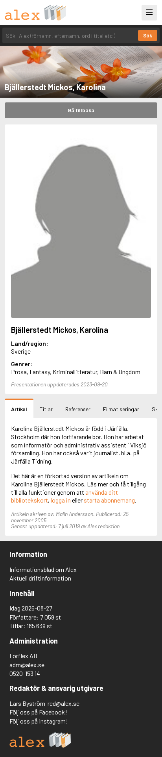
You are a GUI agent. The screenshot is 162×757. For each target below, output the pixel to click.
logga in (61, 500)
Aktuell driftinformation (40, 578)
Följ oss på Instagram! (38, 721)
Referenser (77, 409)
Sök (147, 35)
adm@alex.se (26, 664)
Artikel (19, 409)
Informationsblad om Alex (43, 569)
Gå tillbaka (81, 110)
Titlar (46, 409)
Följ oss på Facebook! (38, 712)
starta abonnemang (109, 500)
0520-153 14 (24, 673)
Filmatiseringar (121, 409)
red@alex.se (63, 703)
